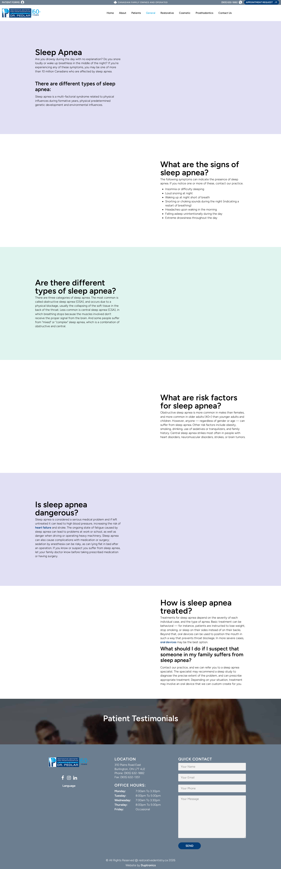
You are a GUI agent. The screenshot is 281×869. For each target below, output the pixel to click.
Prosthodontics (204, 12)
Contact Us (225, 12)
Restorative (167, 12)
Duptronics (148, 865)
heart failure (43, 527)
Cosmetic (184, 12)
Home (110, 12)
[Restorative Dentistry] (21, 13)
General (150, 12)
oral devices (168, 642)
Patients (136, 12)
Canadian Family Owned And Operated (143, 2)
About (122, 12)
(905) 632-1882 (229, 2)
